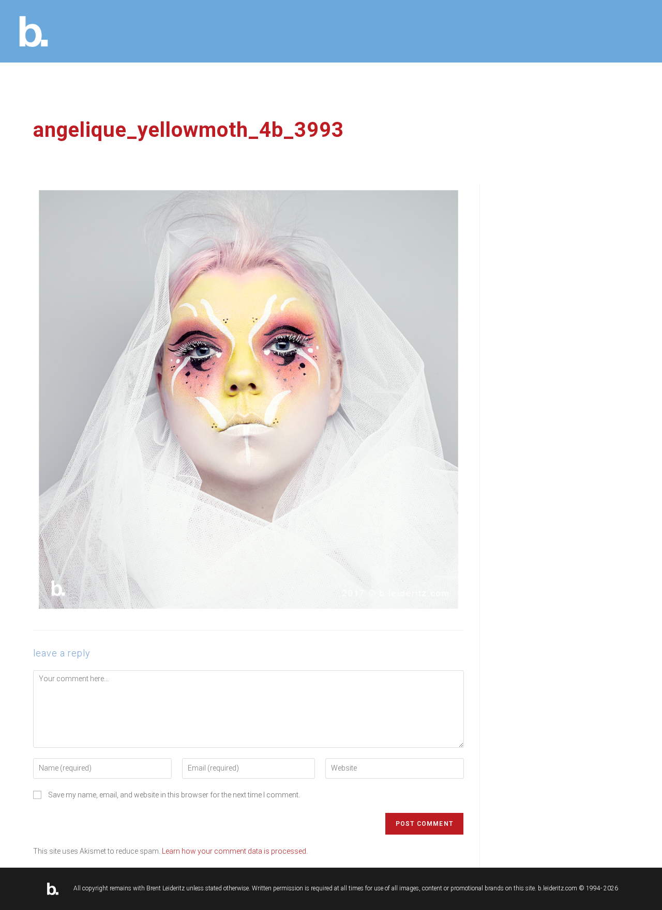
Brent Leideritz (165, 888)
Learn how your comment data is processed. (235, 851)
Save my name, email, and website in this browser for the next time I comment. (174, 795)
